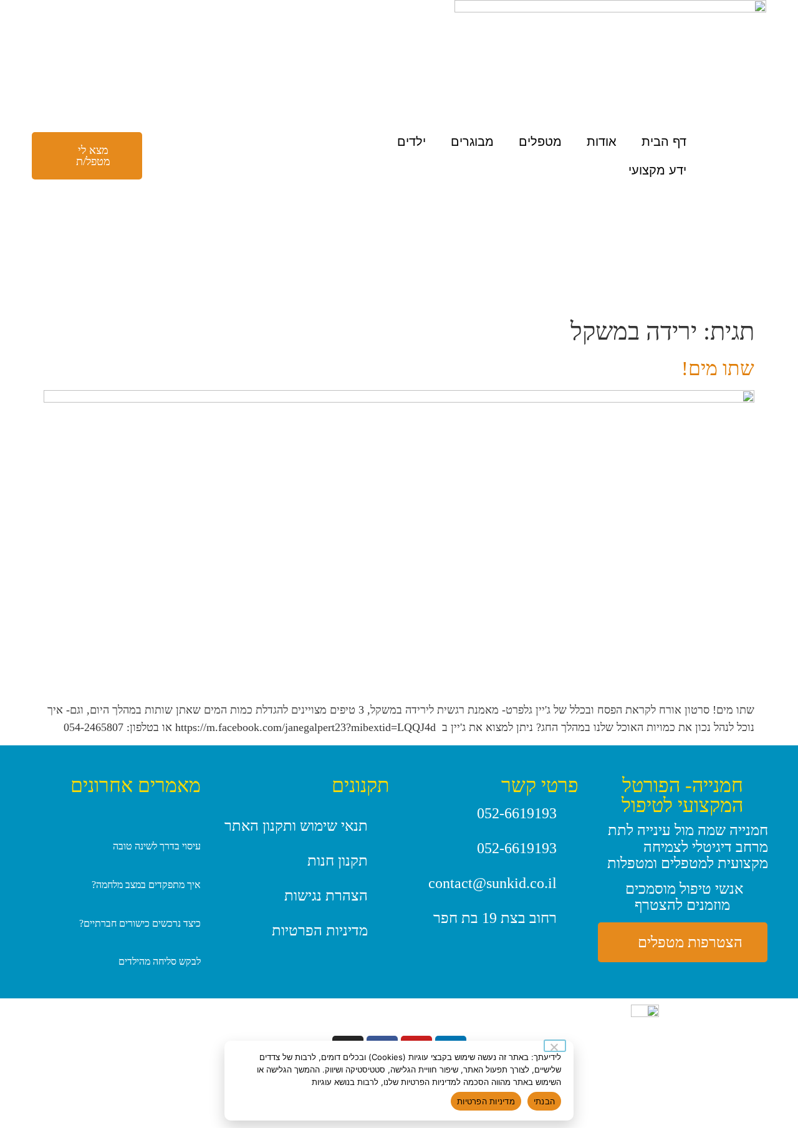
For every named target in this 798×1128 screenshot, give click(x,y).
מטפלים (540, 141)
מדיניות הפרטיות (486, 1101)
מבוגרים (472, 141)
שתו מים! (717, 368)
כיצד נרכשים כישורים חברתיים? (140, 923)
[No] (555, 1046)
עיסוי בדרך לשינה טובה (157, 846)
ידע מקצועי (657, 170)
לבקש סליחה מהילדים (159, 961)
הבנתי (544, 1101)
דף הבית (664, 141)
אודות (602, 141)
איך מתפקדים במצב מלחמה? (146, 884)
